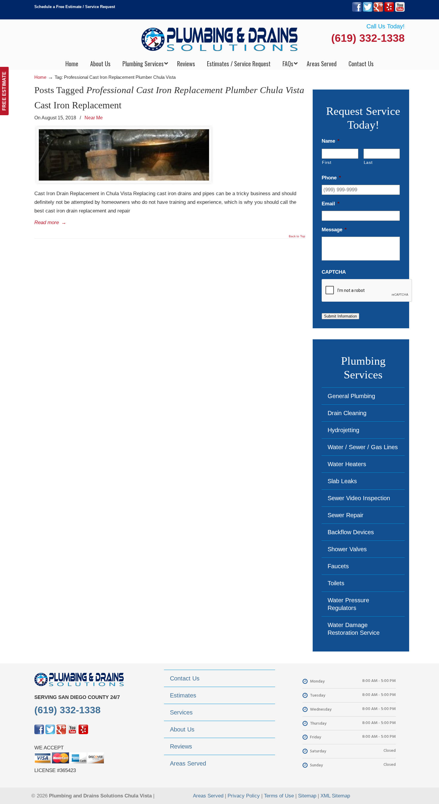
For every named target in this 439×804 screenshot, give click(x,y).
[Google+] (378, 10)
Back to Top (297, 236)
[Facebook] (357, 10)
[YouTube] (400, 10)
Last (368, 162)
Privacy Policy (244, 796)
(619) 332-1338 (368, 38)
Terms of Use (279, 796)
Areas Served (208, 796)
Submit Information (340, 316)
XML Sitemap (335, 796)
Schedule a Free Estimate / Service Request (74, 6)
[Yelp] (389, 10)
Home (40, 77)
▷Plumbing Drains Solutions (219, 39)
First (326, 162)
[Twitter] (367, 10)
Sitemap (307, 796)
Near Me (94, 117)
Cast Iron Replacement (78, 105)
